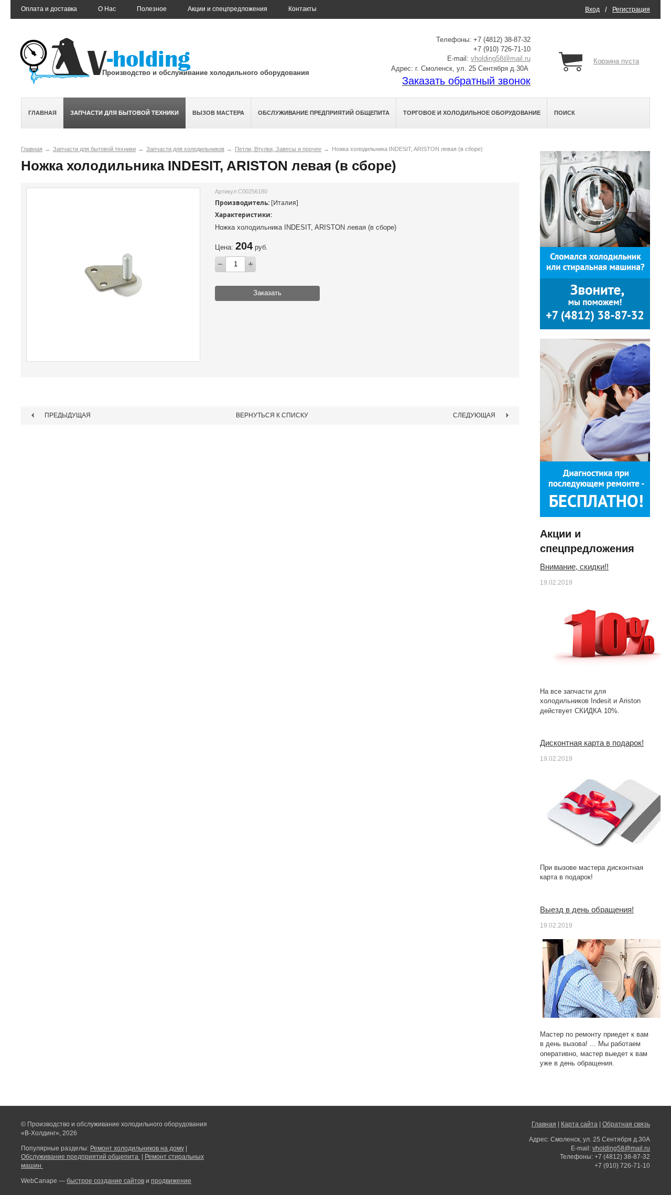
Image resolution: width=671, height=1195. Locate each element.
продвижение (171, 1181)
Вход (592, 9)
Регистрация (631, 9)
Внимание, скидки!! (574, 566)
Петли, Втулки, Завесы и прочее (278, 149)
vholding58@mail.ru (501, 58)
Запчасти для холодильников (185, 149)
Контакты (302, 9)
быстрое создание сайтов (105, 1181)
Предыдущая (68, 415)
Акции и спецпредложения (227, 9)
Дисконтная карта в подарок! (592, 742)
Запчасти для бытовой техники (124, 113)
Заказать (267, 293)
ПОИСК (564, 113)
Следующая (474, 415)
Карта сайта (579, 1124)
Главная (42, 113)
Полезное (152, 9)
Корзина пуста (616, 61)
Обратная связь (626, 1124)
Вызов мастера (218, 113)
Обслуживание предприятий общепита (323, 113)
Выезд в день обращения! (587, 909)
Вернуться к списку (272, 415)
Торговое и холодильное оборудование (471, 113)
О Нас (107, 9)
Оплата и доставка (49, 9)
